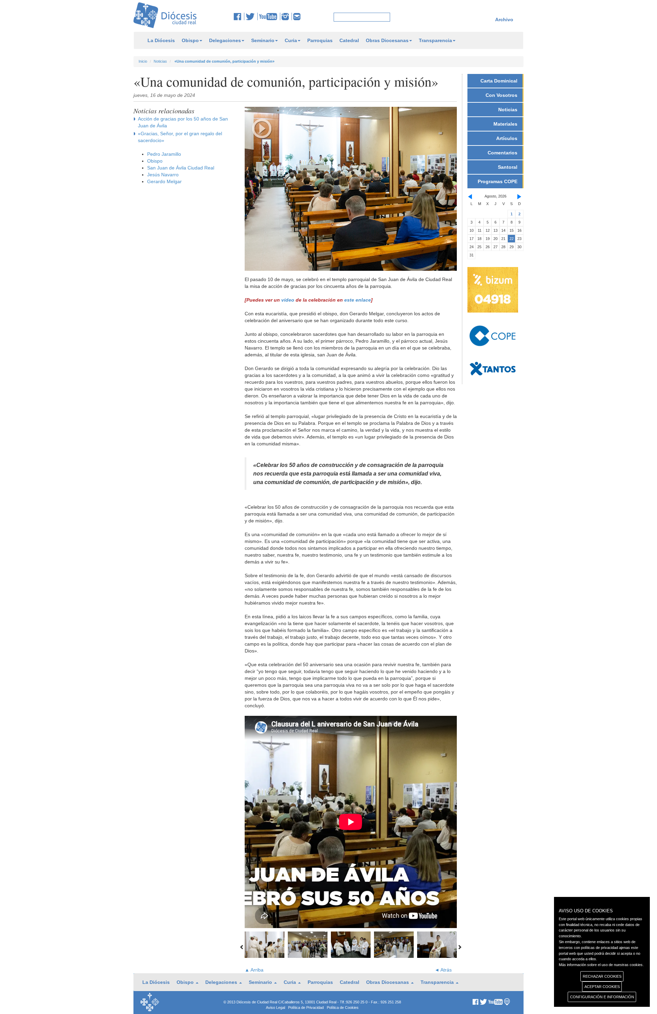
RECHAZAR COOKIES (602, 976)
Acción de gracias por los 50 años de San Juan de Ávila (183, 122)
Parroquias (320, 40)
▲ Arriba (254, 970)
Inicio (143, 61)
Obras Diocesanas (387, 40)
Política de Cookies (343, 1007)
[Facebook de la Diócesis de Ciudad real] (239, 16)
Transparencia (435, 40)
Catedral (349, 40)
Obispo (190, 40)
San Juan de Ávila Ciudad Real (180, 167)
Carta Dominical (498, 81)
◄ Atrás (443, 970)
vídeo (287, 300)
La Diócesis (161, 40)
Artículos (506, 138)
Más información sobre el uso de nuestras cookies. (601, 965)
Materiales (505, 124)
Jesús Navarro (163, 174)
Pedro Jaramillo (164, 154)
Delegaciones (225, 40)
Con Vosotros (501, 95)
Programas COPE (497, 181)
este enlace (357, 300)
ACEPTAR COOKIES (602, 987)
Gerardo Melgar (164, 181)
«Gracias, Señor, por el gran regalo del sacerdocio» (180, 137)
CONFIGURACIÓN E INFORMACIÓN (602, 997)
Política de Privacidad (306, 1007)
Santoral (507, 167)
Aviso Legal (275, 1007)
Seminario (262, 40)
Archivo (504, 19)
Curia (291, 40)
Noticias (160, 61)
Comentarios (502, 152)
